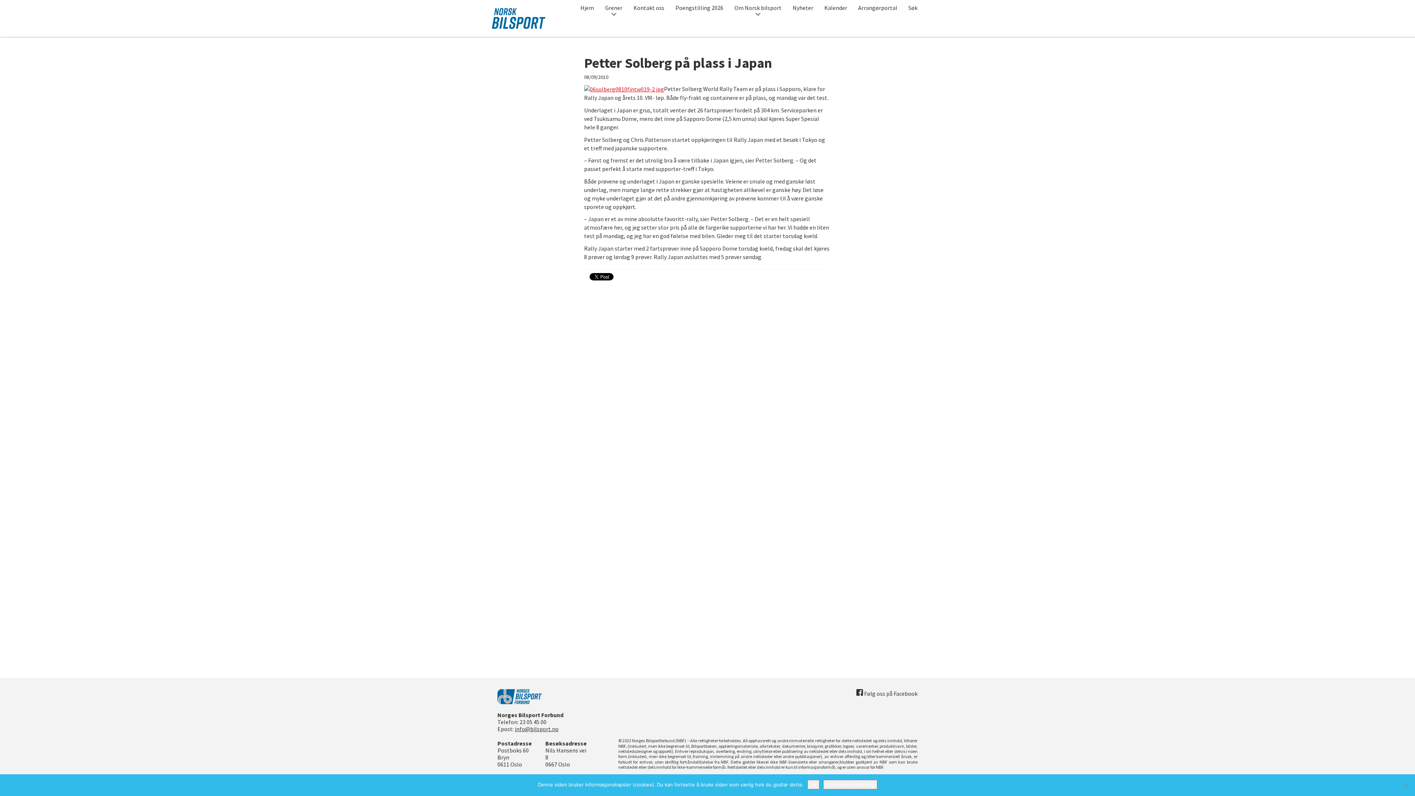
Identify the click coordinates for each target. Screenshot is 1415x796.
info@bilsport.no (537, 729)
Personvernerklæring (850, 785)
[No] (1405, 785)
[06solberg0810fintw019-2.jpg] (624, 88)
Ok (813, 785)
